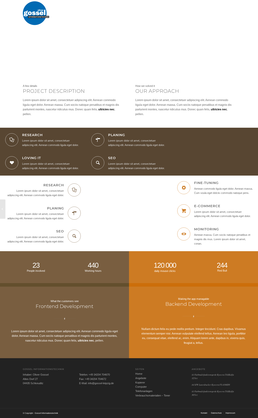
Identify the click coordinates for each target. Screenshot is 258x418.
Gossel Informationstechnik (46, 413)
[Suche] (232, 13)
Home (138, 373)
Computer (141, 386)
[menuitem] (114, 13)
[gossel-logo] (36, 13)
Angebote (140, 378)
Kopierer (140, 382)
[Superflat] (2, 209)
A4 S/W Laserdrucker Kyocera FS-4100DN (211, 384)
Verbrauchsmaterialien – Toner (152, 395)
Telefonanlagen (143, 391)
